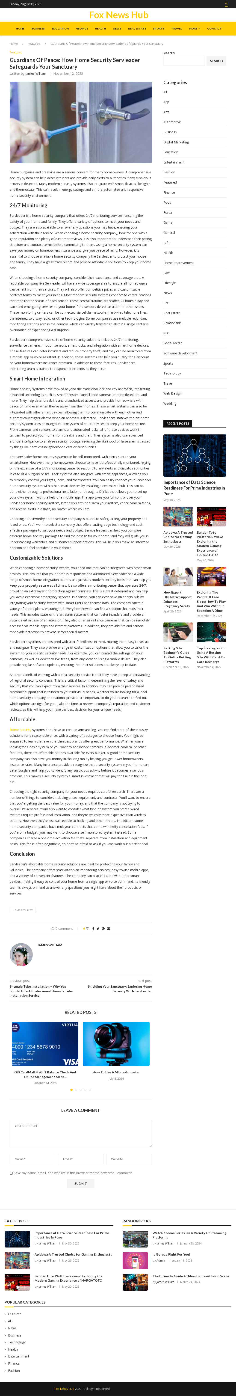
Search (169, 52)
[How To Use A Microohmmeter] (116, 1044)
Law (166, 272)
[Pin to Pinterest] (103, 928)
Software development (180, 353)
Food (167, 202)
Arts (166, 112)
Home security (20, 730)
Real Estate (137, 28)
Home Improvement (178, 263)
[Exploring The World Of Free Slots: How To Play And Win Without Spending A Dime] (211, 577)
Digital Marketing (176, 142)
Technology (172, 373)
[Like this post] (87, 928)
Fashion (169, 172)
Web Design (172, 393)
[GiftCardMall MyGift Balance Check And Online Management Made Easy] (45, 1044)
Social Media (172, 343)
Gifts (166, 243)
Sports (158, 28)
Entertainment (174, 162)
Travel (176, 28)
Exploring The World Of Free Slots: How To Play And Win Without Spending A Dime (211, 601)
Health (100, 28)
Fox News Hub (64, 1389)
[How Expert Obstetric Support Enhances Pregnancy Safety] (178, 577)
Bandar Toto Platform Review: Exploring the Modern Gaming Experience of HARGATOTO (210, 543)
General (169, 232)
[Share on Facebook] (93, 928)
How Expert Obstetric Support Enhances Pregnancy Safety (177, 599)
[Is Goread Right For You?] (135, 1260)
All (165, 92)
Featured (34, 44)
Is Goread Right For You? (171, 1254)
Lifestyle (169, 283)
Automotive (172, 122)
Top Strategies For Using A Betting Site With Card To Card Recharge (211, 655)
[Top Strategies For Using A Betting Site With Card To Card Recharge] (211, 632)
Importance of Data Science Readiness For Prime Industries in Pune (194, 488)
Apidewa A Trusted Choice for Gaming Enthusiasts (178, 536)
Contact (214, 28)
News (117, 28)
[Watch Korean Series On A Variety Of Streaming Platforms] (135, 1239)
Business (38, 28)
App (166, 102)
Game (167, 222)
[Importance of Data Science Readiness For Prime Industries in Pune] (194, 455)
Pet (165, 303)
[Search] (226, 4)
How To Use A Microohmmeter (116, 1072)
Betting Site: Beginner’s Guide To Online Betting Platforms (177, 655)
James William (35, 73)
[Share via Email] (108, 928)
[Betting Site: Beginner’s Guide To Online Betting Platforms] (178, 632)
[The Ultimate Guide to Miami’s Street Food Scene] (135, 1282)
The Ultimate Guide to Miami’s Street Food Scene (191, 1276)
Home (20, 28)
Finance (82, 28)
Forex (167, 212)
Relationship (172, 323)
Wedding (169, 403)
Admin (160, 1260)
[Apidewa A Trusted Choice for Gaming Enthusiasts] (178, 516)
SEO (166, 333)
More (193, 28)
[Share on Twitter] (98, 928)
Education (60, 28)
